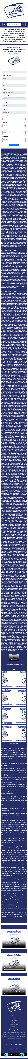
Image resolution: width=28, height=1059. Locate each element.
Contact (14, 1022)
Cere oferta (14, 1020)
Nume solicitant (6, 116)
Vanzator (5, 109)
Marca (4, 82)
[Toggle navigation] (4, 24)
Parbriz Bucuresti (14, 53)
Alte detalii (5, 136)
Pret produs (5, 102)
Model (4, 89)
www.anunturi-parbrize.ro (7, 153)
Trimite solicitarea (14, 145)
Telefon (4, 123)
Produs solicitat (6, 76)
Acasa (14, 1018)
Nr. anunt (5, 69)
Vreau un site (14, 1026)
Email (4, 129)
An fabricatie (6, 96)
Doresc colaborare (14, 1024)
